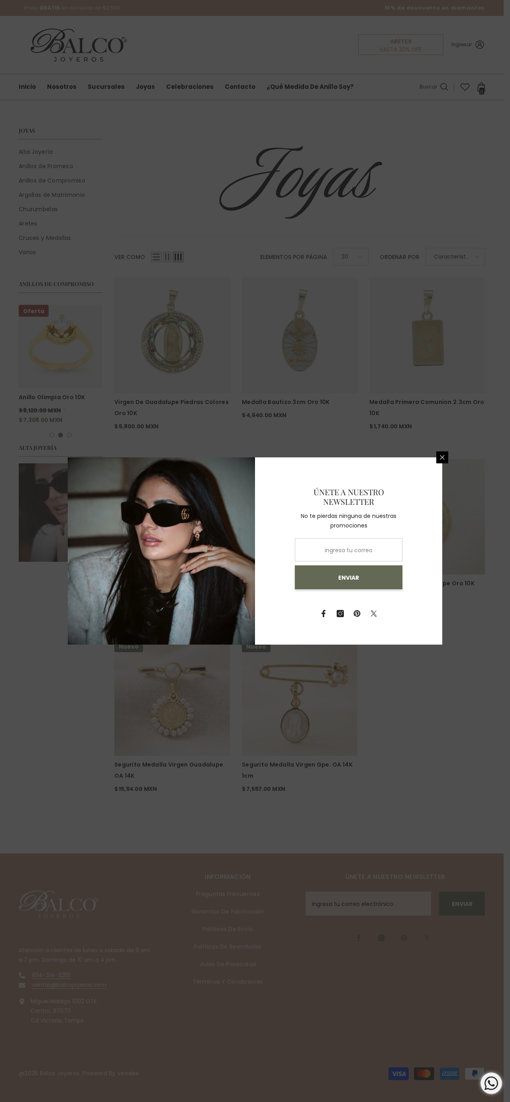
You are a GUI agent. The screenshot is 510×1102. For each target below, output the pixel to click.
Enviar (348, 578)
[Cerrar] (442, 457)
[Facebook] (323, 613)
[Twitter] (373, 613)
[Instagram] (340, 613)
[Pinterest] (357, 613)
